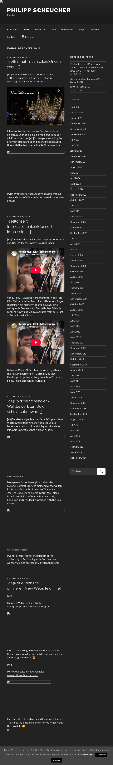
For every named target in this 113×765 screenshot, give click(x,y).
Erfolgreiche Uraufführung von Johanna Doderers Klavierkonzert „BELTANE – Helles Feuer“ (86, 67)
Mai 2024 (74, 173)
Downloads (67, 29)
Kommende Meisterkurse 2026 (85, 79)
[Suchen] (101, 471)
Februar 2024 (76, 189)
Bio (54, 29)
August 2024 (76, 167)
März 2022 (75, 249)
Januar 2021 (76, 293)
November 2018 (78, 408)
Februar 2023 (76, 216)
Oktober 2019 (77, 359)
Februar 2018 (76, 447)
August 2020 (76, 310)
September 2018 (78, 414)
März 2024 (75, 184)
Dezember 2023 (78, 195)
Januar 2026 (76, 118)
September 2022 (78, 233)
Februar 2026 (76, 112)
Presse (95, 29)
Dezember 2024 (78, 156)
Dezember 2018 (78, 403)
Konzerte (40, 29)
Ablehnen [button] (56, 760)
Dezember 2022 (78, 222)
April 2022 (75, 244)
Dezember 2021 (78, 266)
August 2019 (76, 370)
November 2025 (78, 129)
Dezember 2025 (78, 123)
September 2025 (78, 134)
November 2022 (78, 227)
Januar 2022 (76, 260)
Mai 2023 (74, 211)
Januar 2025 (76, 151)
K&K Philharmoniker (18, 301)
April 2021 (75, 282)
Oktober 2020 (77, 304)
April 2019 (75, 386)
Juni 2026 (74, 107)
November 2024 (78, 162)
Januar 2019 (76, 397)
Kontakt (11, 37)
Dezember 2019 (78, 348)
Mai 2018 (74, 430)
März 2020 (75, 337)
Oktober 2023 (77, 200)
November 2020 (78, 299)
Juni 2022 (74, 238)
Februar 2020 (77, 342)
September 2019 (78, 364)
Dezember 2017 (78, 458)
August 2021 (76, 277)
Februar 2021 (76, 288)
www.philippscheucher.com (22, 606)
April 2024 (75, 178)
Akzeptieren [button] (101, 755)
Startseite (12, 29)
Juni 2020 (75, 320)
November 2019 (78, 353)
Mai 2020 (75, 326)
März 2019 (75, 392)
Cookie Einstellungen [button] (83, 754)
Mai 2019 (74, 381)
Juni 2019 (74, 375)
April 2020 (75, 331)
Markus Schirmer (28, 489)
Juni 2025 (74, 145)
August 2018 (76, 419)
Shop (81, 29)
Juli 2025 (74, 140)
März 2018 (75, 441)
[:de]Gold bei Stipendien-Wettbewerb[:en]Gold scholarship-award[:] (28, 406)
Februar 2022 (76, 255)
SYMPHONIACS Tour (80, 87)
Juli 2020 (74, 315)
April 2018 (75, 436)
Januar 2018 (76, 452)
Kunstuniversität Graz (19, 486)
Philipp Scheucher (39, 10)
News (26, 29)
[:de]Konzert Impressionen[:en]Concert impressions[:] (29, 226)
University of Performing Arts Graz (27, 559)
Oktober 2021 (77, 271)
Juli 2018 (74, 425)
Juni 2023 (74, 205)
